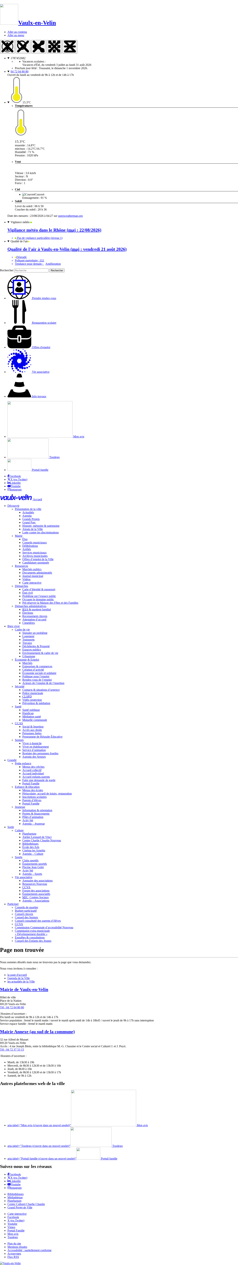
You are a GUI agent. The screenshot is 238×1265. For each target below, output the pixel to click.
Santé (18, 706)
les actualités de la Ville (21, 981)
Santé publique (31, 709)
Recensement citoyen (34, 616)
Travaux (27, 642)
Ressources (21, 566)
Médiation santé (31, 716)
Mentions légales (17, 1246)
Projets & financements (35, 813)
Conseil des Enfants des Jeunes (33, 940)
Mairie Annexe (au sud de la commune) (37, 1031)
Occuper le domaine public (38, 599)
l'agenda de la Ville (18, 978)
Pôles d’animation (32, 817)
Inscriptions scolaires (34, 796)
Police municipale (32, 693)
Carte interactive (31, 582)
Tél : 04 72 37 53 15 (12, 1049)
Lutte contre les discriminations (40, 532)
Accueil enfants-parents (36, 776)
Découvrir (13, 505)
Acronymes (14, 1253)
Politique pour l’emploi (35, 676)
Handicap (28, 713)
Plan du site (14, 1243)
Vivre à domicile (32, 743)
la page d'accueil (17, 974)
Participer (13, 904)
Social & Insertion (33, 726)
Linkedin (15, 482)
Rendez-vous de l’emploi (37, 679)
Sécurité (19, 686)
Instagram (16, 489)
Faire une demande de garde (38, 780)
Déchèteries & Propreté (36, 646)
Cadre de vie (22, 629)
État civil (27, 592)
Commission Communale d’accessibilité (44, 927)
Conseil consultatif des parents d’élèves (38, 920)
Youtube (16, 486)
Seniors (19, 740)
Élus (25, 539)
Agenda (27, 515)
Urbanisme (28, 656)
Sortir (10, 827)
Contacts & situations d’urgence (41, 689)
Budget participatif (26, 910)
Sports (18, 857)
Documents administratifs (37, 572)
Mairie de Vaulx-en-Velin (24, 989)
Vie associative (23, 877)
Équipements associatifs (36, 894)
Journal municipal (32, 576)
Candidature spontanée (35, 562)
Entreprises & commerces (37, 666)
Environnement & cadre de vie (40, 653)
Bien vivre (13, 626)
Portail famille (39, 469)
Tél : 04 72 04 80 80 (12, 1007)
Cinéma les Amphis (33, 850)
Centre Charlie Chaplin (41, 840)
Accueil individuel (33, 773)
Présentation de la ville (28, 509)
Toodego (54, 457)
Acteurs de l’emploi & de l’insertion (43, 683)
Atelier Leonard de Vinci (37, 837)
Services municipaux (34, 552)
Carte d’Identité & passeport (38, 589)
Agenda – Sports (32, 873)
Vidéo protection (32, 699)
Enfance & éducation (27, 786)
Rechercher (6, 270)
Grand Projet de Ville (19, 1207)
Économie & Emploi (27, 659)
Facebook (15, 476)
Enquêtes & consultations (30, 937)
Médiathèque (15, 1197)
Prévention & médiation (36, 703)
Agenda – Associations (35, 900)
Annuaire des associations (37, 880)
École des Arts (30, 847)
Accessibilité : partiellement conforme (29, 1250)
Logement (28, 636)
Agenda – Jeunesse (33, 823)
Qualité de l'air (19, 241)
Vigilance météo (20, 222)
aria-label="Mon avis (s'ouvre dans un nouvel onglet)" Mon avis (77, 1125)
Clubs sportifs (30, 860)
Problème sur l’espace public (39, 596)
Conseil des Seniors (26, 917)
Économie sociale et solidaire (39, 673)
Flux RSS (13, 1256)
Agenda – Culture (32, 853)
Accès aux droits (32, 730)
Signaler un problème (34, 632)
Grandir (12, 760)
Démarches (21, 586)
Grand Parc (29, 522)
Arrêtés (26, 549)
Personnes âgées (31, 733)
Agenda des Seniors (34, 756)
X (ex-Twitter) (18, 479)
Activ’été (27, 820)
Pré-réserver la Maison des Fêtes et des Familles (50, 602)
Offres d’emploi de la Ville (38, 559)
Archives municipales (35, 555)
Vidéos (26, 579)
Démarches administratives (30, 606)
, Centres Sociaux (35, 897)
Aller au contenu (17, 31)
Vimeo (11, 1227)
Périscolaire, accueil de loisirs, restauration (47, 793)
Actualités (28, 512)
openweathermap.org (70, 215)
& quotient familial (36, 609)
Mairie (18, 535)
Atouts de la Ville (32, 529)
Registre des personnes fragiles (40, 753)
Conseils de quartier (26, 907)
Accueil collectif (31, 770)
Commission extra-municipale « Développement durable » (32, 932)
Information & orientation (37, 810)
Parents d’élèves (31, 800)
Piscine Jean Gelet (33, 867)
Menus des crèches (33, 766)
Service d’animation (34, 750)
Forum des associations (35, 890)
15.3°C (26, 102)
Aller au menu (15, 35)
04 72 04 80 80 (19, 71)
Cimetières (28, 622)
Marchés (27, 663)
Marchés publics (31, 569)
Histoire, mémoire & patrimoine (41, 525)
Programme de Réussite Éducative (42, 736)
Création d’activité (33, 669)
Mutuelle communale (34, 719)
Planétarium (29, 833)
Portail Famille (30, 783)
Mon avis (78, 436)
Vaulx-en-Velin (37, 22)
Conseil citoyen (24, 914)
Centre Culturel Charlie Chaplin (26, 1204)
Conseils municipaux (34, 542)
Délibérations (30, 545)
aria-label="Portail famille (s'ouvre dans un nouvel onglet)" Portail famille (62, 1158)
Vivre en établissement (35, 746)
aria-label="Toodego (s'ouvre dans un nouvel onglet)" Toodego (65, 1145)
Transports (28, 639)
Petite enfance (23, 763)
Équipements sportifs (34, 863)
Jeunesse (20, 806)
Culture (19, 830)
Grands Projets (31, 519)
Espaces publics (31, 649)
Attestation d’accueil (34, 619)
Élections (27, 612)
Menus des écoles (32, 790)
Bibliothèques (30, 843)
